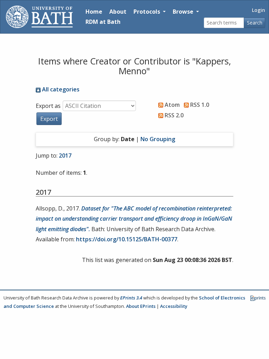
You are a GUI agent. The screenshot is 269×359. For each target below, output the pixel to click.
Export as (48, 106)
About (117, 11)
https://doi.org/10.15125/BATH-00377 (126, 239)
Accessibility (173, 306)
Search (254, 22)
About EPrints (141, 306)
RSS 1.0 (199, 105)
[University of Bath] (39, 17)
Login (258, 10)
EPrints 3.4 (131, 298)
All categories (60, 89)
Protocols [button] (147, 11)
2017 (65, 155)
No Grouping (157, 139)
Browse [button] (184, 11)
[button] (49, 118)
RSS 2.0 (173, 115)
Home (93, 11)
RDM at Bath (102, 22)
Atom (171, 105)
